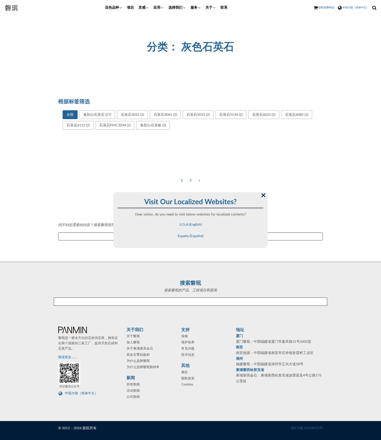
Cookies (187, 384)
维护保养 (187, 342)
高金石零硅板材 (138, 354)
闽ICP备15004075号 (307, 428)
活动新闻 (133, 390)
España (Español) (191, 236)
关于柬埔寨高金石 (140, 348)
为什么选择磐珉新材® (143, 367)
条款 (184, 372)
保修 (184, 336)
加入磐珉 (133, 342)
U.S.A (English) (190, 224)
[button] (114, 8)
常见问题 (187, 348)
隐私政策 (187, 378)
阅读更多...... (68, 357)
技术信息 (187, 354)
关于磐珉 (133, 336)
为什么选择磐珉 (138, 361)
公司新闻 (133, 397)
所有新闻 (133, 384)
